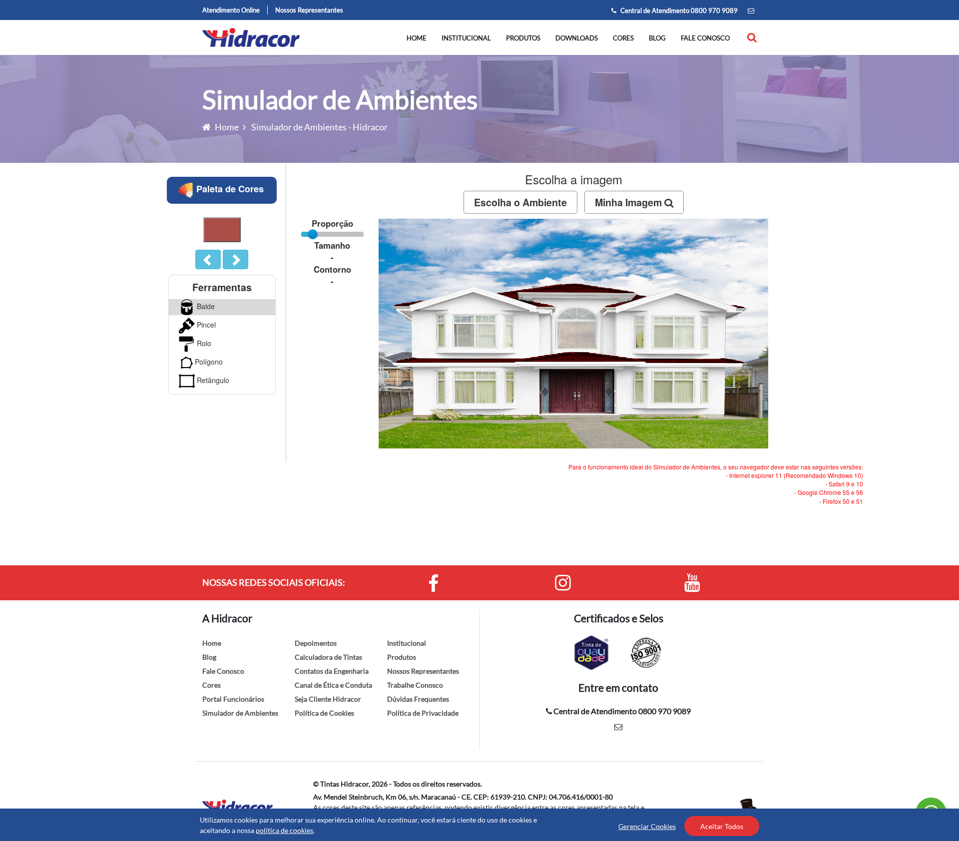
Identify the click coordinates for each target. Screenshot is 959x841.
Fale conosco (705, 38)
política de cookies (284, 830)
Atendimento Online (231, 10)
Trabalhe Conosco (415, 685)
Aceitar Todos (721, 826)
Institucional (466, 38)
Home (417, 38)
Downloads (576, 38)
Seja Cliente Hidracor (328, 699)
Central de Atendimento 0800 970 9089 (678, 10)
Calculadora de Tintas (328, 657)
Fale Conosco (223, 671)
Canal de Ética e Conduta (333, 685)
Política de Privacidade (423, 713)
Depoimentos (316, 643)
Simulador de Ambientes (240, 713)
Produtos (523, 38)
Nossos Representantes (309, 10)
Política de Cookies (324, 713)
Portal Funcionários (233, 699)
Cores (623, 38)
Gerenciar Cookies (647, 826)
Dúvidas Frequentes (418, 699)
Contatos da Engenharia (332, 671)
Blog (657, 38)
